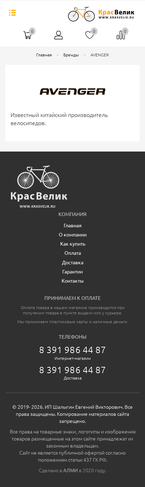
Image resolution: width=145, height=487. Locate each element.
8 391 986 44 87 (72, 350)
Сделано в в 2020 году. (72, 470)
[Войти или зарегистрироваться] (58, 37)
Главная (73, 225)
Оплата (72, 253)
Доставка (72, 262)
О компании (73, 235)
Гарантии (72, 272)
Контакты (73, 281)
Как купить (72, 244)
